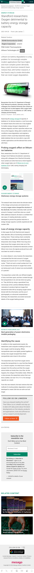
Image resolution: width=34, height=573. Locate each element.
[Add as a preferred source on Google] (17, 551)
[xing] (12, 571)
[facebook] (2, 571)
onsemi (19, 44)
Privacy (29, 556)
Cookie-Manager (7, 556)
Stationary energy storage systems (14, 196)
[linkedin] (17, 571)
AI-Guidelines (26, 558)
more (22, 51)
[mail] (22, 571)
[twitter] (6, 571)
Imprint (14, 556)
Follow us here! (10, 418)
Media (21, 558)
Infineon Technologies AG (10, 50)
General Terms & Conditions (11, 558)
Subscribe (17, 454)
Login (31, 1)
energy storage (14, 119)
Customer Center (21, 556)
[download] (27, 571)
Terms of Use (17, 468)
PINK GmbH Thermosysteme (11, 47)
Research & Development (7, 6)
